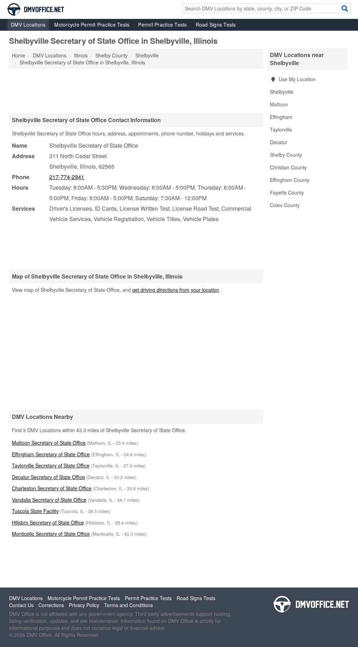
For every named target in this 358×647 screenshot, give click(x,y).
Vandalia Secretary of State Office (49, 499)
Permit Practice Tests (162, 24)
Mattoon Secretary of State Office (49, 442)
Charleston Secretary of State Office (52, 488)
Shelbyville (281, 91)
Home (18, 55)
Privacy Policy (84, 605)
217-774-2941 (66, 177)
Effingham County (289, 179)
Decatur (278, 142)
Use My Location (296, 79)
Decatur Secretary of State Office (48, 476)
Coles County (285, 205)
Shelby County (286, 154)
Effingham (281, 116)
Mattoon (279, 104)
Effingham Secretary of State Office (51, 454)
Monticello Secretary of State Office (51, 533)
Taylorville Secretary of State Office (51, 465)
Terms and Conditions (128, 605)
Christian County (288, 167)
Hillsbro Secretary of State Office (48, 522)
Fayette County (287, 192)
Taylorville (281, 129)
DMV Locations (28, 24)
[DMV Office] (35, 8)
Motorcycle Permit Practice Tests (91, 24)
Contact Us (21, 605)
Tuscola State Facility (35, 510)
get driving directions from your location (175, 289)
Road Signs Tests (216, 24)
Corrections (51, 605)
